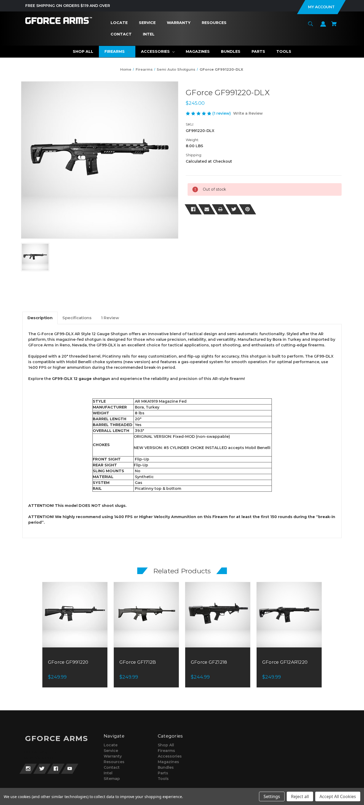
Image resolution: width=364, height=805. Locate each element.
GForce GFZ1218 (209, 662)
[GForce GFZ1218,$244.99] (217, 614)
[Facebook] (193, 209)
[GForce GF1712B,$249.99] (146, 614)
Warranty (113, 756)
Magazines (168, 761)
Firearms (166, 750)
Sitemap (112, 778)
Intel (108, 773)
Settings (272, 796)
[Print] (220, 209)
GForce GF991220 (68, 662)
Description (39, 317)
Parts (163, 773)
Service (111, 750)
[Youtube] (69, 768)
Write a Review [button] (248, 113)
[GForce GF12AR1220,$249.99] (289, 614)
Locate (111, 745)
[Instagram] (28, 768)
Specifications (76, 317)
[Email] (206, 209)
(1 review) (222, 113)
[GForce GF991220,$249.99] (74, 614)
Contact (112, 767)
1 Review (110, 317)
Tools (163, 778)
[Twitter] (234, 209)
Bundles (166, 767)
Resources (114, 761)
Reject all (300, 796)
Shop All (166, 745)
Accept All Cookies (337, 796)
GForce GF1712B (137, 662)
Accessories (170, 756)
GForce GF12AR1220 (285, 662)
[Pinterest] (247, 209)
